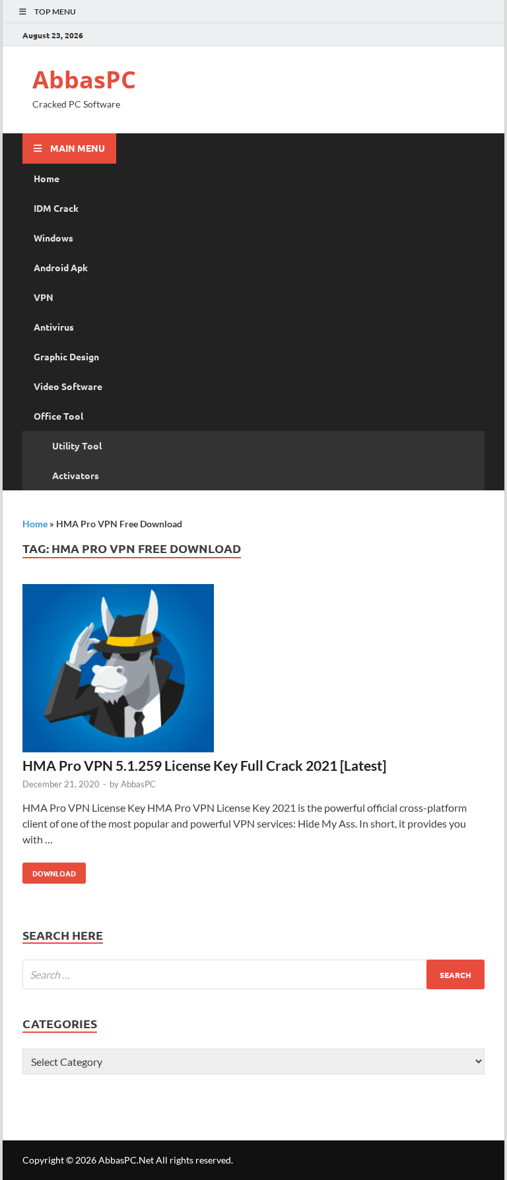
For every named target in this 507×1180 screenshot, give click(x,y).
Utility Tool (77, 445)
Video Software (68, 386)
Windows (53, 238)
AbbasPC (84, 79)
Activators (75, 475)
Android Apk (61, 267)
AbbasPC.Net (126, 1159)
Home (46, 178)
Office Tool (58, 416)
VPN (43, 297)
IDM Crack (56, 208)
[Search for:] (253, 974)
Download (49, 870)
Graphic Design (66, 356)
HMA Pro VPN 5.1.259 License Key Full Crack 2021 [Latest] (204, 765)
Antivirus (54, 327)
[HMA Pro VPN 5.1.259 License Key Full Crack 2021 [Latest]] (253, 670)
